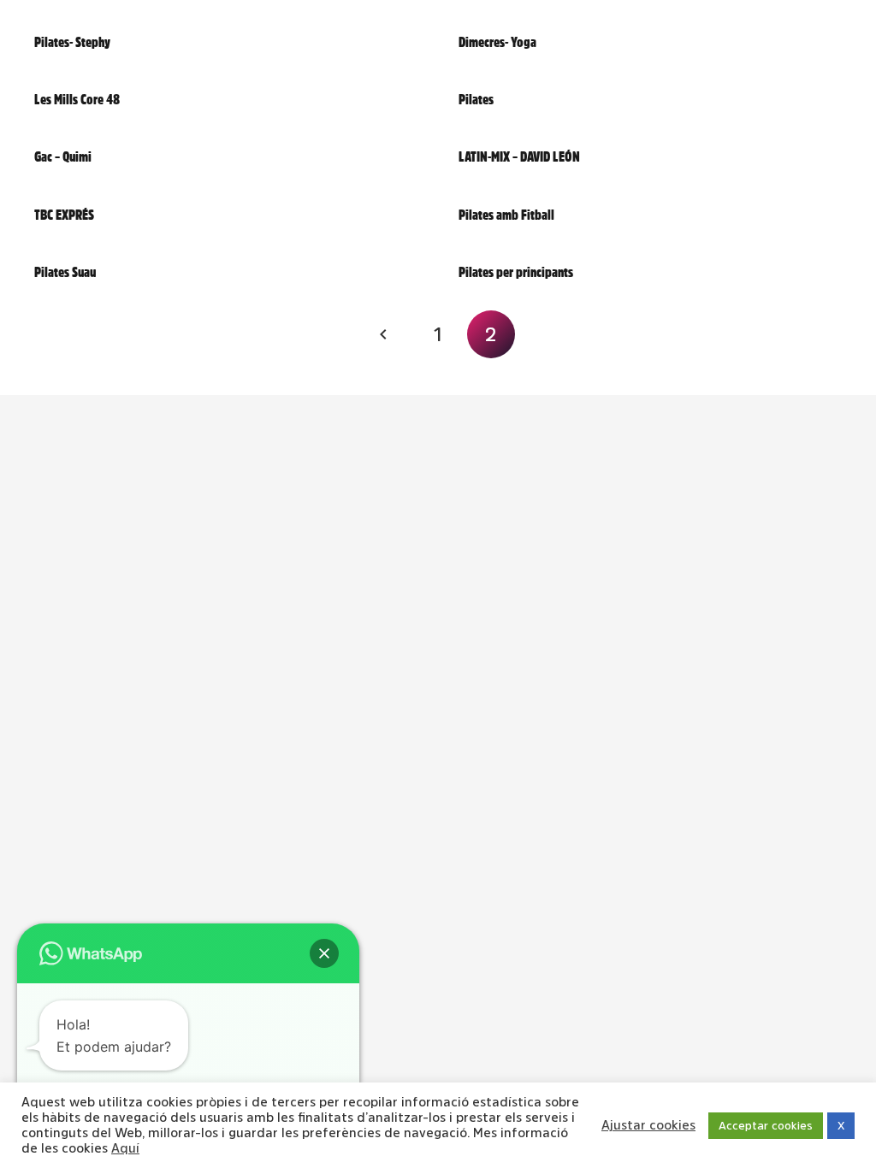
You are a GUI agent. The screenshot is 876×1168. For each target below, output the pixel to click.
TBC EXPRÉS (64, 214)
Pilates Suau (65, 272)
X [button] (841, 1125)
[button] (324, 953)
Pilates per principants (516, 272)
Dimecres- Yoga (497, 42)
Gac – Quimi (63, 156)
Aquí (125, 1147)
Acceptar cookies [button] (766, 1125)
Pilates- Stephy (72, 42)
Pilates (476, 99)
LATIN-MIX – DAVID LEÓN (519, 156)
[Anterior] (385, 334)
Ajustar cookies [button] (648, 1124)
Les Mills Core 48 (77, 99)
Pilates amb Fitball (506, 214)
